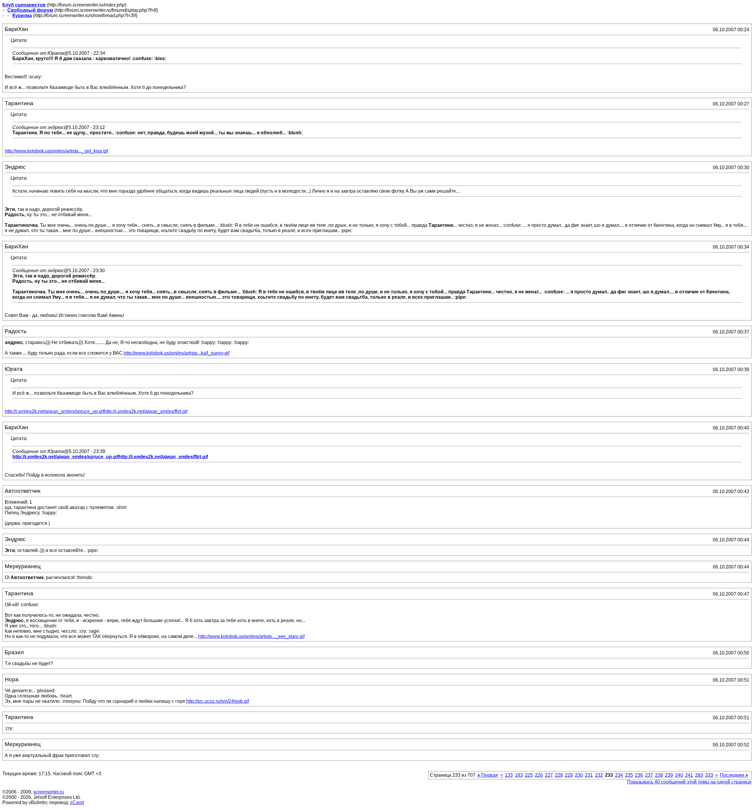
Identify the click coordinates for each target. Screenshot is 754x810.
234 (619, 775)
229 (569, 775)
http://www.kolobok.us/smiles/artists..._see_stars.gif (251, 636)
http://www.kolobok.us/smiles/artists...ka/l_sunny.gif (176, 353)
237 (649, 775)
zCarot (77, 802)
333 (709, 775)
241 (689, 775)
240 (679, 775)
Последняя (734, 775)
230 (579, 775)
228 (559, 775)
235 (629, 775)
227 (549, 775)
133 (509, 775)
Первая (487, 775)
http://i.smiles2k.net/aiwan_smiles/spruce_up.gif (54, 411)
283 (699, 775)
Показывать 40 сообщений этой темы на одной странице (689, 781)
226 (539, 775)
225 (529, 775)
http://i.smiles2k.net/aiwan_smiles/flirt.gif (145, 411)
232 (599, 775)
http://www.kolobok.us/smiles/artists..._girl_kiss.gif (56, 150)
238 (659, 775)
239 (669, 775)
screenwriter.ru (48, 791)
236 (639, 775)
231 (589, 775)
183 (519, 775)
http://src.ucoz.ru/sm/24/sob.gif (217, 701)
